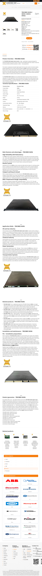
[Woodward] (30, 534)
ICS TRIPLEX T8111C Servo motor (9, 420)
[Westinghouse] (12, 534)
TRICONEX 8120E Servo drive (8, 418)
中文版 (23, 3)
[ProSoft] (30, 519)
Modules (25, 41)
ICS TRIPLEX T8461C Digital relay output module (11, 421)
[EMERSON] (30, 489)
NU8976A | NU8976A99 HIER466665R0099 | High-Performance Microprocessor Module (34, 444)
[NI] (30, 512)
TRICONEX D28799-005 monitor (8, 414)
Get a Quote (29, 38)
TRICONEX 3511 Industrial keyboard (9, 417)
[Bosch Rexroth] (12, 489)
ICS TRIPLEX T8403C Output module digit (10, 422)
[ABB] (12, 481)
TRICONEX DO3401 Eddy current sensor (10, 413)
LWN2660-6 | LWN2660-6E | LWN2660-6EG (25, 442)
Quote (19, 3)
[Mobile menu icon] (38, 3)
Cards (6, 459)
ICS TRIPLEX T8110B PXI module (9, 424)
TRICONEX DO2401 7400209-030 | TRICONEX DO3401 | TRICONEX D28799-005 (7, 444)
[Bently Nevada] (30, 481)
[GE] (30, 496)
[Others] (12, 519)
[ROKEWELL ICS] (12, 527)
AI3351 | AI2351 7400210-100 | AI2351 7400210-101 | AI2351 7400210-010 (16, 443)
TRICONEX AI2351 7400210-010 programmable (11, 416)
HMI (6, 466)
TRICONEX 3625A (20, 59)
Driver (6, 463)
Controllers (7, 461)
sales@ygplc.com (29, 47)
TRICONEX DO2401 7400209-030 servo (10, 412)
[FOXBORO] (12, 496)
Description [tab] (5, 55)
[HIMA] (12, 504)
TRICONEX (31, 41)
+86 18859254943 (31, 49)
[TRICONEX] (30, 527)
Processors (7, 470)
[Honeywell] (30, 504)
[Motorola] (12, 512)
